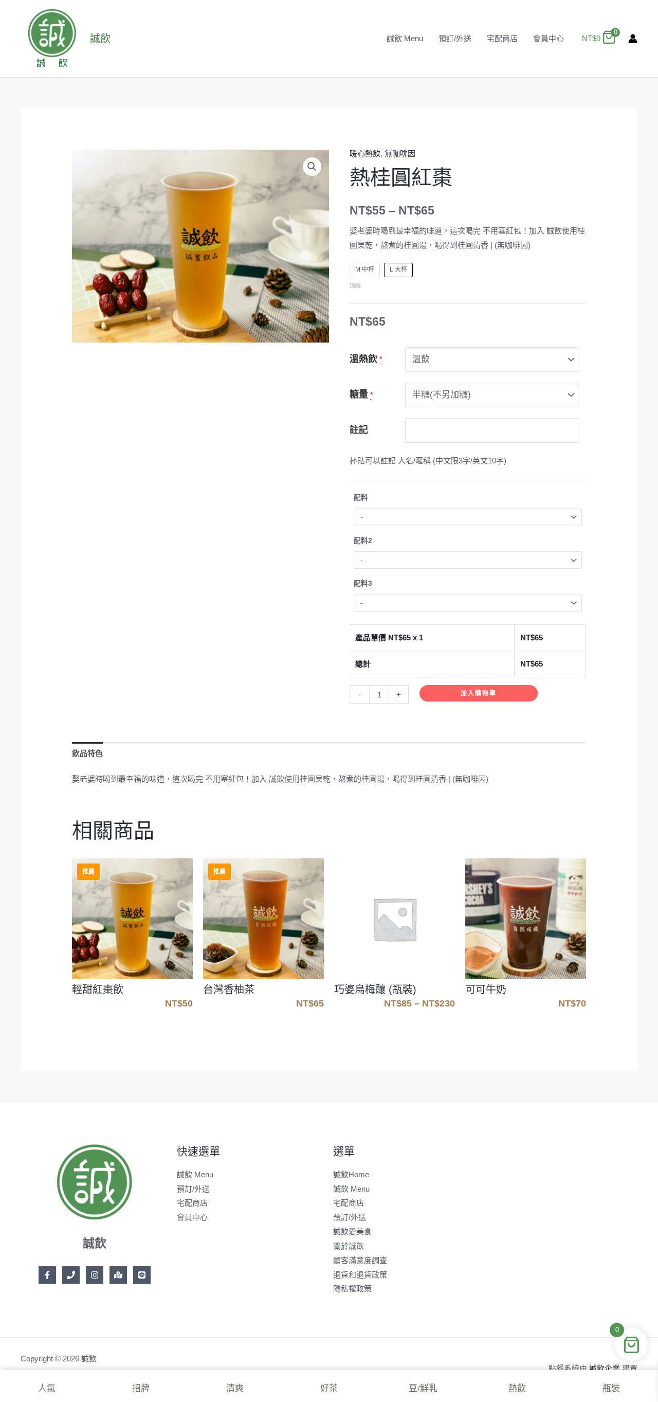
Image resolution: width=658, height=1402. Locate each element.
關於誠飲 (348, 1246)
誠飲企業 (604, 1368)
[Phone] (71, 1275)
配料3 (363, 583)
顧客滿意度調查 (360, 1260)
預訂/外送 (454, 38)
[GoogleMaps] (118, 1275)
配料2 (363, 541)
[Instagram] (94, 1275)
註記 (359, 430)
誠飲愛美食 (352, 1231)
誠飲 (100, 38)
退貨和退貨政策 (360, 1274)
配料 (361, 497)
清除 (355, 285)
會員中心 (548, 38)
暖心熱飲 (365, 153)
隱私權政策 (352, 1288)
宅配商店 (502, 38)
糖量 (359, 394)
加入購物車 (479, 693)
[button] (312, 166)
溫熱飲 (363, 359)
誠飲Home (351, 1174)
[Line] (142, 1275)
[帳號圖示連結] (632, 38)
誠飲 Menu (405, 38)
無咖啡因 (400, 153)
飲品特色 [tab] (87, 753)
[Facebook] (47, 1275)
